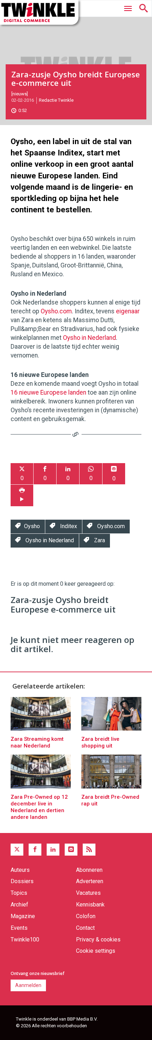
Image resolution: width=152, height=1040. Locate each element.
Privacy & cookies (98, 939)
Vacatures (88, 893)
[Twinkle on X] (17, 850)
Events (19, 927)
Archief (19, 904)
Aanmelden (28, 985)
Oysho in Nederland (89, 337)
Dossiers (22, 881)
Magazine (23, 916)
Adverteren (89, 881)
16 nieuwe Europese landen (48, 392)
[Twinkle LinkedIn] (53, 850)
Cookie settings (95, 950)
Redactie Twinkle (56, 100)
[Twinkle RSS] (89, 850)
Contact (85, 927)
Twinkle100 (25, 939)
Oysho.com (56, 311)
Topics (19, 893)
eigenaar (128, 311)
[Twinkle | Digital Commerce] (39, 12)
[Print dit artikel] (22, 495)
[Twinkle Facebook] (35, 850)
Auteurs (20, 870)
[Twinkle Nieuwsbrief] (71, 850)
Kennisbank (90, 904)
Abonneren (89, 870)
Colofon (85, 916)
